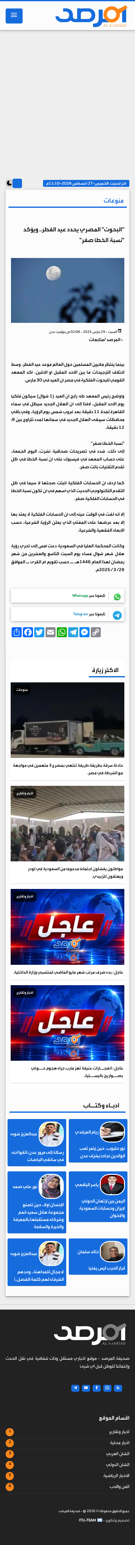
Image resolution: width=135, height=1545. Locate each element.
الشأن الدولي (117, 1465)
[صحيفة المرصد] (89, 16)
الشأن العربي (117, 1454)
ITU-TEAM (87, 1520)
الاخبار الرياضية (116, 1476)
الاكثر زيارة (105, 670)
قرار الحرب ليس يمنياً (107, 1268)
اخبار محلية (119, 1443)
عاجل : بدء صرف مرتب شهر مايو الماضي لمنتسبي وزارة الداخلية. (68, 972)
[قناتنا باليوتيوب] (86, 1388)
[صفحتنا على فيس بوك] (97, 1388)
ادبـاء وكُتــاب (101, 1105)
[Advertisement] (67, 102)
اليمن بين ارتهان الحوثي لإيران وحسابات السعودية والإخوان (102, 1208)
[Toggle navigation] (14, 16)
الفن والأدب (119, 1487)
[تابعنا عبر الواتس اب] (107, 1388)
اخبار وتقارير (119, 1432)
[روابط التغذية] (118, 1388)
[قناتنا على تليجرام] (75, 1388)
